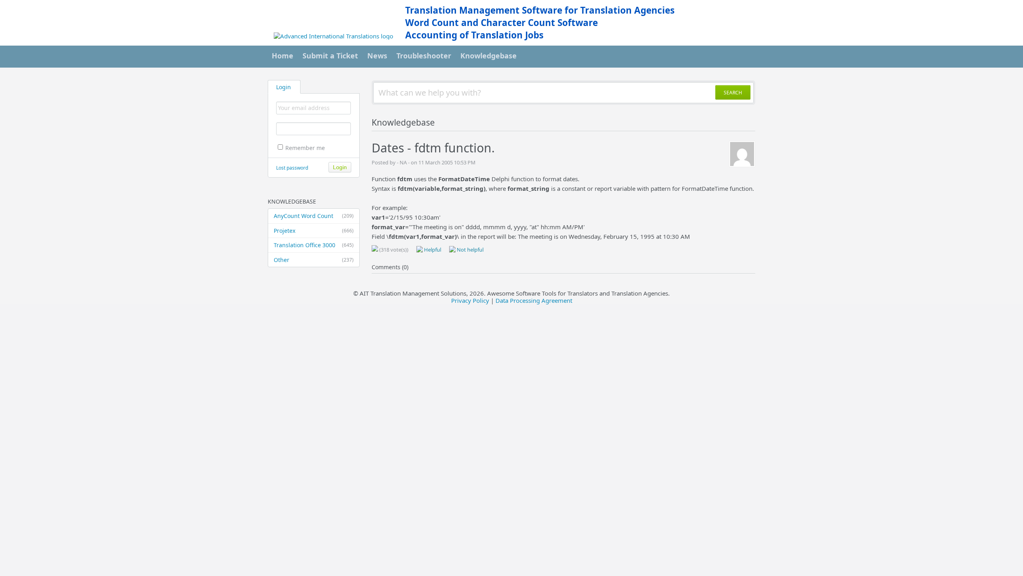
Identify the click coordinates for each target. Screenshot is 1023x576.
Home (282, 55)
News (377, 55)
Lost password (292, 167)
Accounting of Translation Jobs (474, 35)
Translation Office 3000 (314, 245)
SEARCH (733, 92)
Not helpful (470, 249)
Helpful (432, 249)
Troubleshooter (423, 55)
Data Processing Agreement (534, 300)
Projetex (314, 230)
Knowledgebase (488, 55)
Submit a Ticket (330, 55)
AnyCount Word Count (314, 216)
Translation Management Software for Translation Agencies (540, 10)
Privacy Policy (470, 300)
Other (314, 260)
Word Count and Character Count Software (501, 22)
